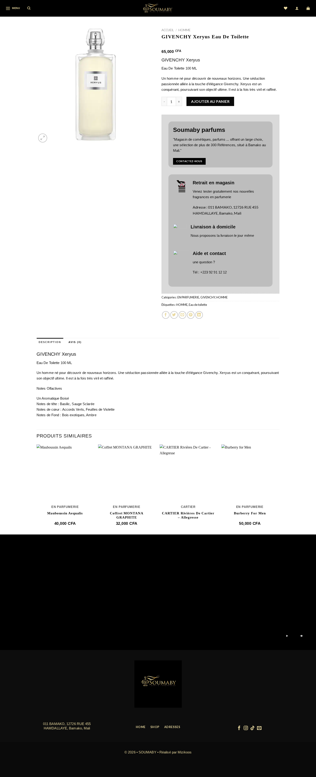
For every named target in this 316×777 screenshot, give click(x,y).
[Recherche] (29, 8)
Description (50, 342)
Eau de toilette (198, 305)
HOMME (184, 30)
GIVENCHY (207, 297)
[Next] (278, 489)
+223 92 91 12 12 (213, 272)
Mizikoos (185, 752)
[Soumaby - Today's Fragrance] (158, 8)
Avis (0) (75, 342)
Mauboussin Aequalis (65, 513)
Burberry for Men (250, 513)
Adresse (199, 207)
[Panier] (308, 8)
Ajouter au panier (210, 101)
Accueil (167, 30)
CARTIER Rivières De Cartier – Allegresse (188, 515)
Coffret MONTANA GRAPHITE (126, 515)
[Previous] (36, 489)
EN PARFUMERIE (188, 297)
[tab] (50, 342)
